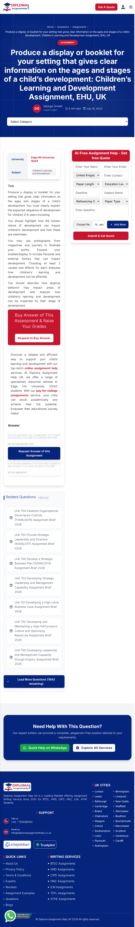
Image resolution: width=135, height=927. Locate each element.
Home (50, 26)
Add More (120, 224)
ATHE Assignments (62, 899)
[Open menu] (131, 7)
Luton (98, 835)
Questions (63, 26)
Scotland (120, 830)
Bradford (120, 816)
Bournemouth (123, 820)
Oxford (99, 825)
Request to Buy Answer (34, 338)
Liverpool (120, 796)
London (99, 791)
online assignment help (41, 368)
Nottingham (101, 845)
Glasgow (100, 820)
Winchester (121, 811)
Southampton (102, 830)
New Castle (122, 801)
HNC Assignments (62, 881)
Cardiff (119, 840)
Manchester (122, 825)
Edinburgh (101, 801)
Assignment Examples (20, 893)
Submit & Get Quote (101, 236)
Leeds (98, 796)
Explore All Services (96, 748)
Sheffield (120, 806)
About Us (12, 863)
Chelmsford (101, 816)
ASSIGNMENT (67, 42)
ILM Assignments (61, 887)
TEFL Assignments (62, 893)
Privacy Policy (15, 869)
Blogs (9, 905)
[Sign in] (123, 7)
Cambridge (101, 806)
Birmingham (122, 791)
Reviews (11, 887)
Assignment (79, 26)
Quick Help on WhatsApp (47, 748)
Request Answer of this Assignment (34, 453)
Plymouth (100, 840)
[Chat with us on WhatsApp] (18, 915)
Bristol (98, 811)
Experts (11, 881)
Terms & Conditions (18, 875)
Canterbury (121, 835)
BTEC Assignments (62, 863)
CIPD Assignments (62, 875)
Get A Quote (106, 7)
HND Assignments (62, 869)
